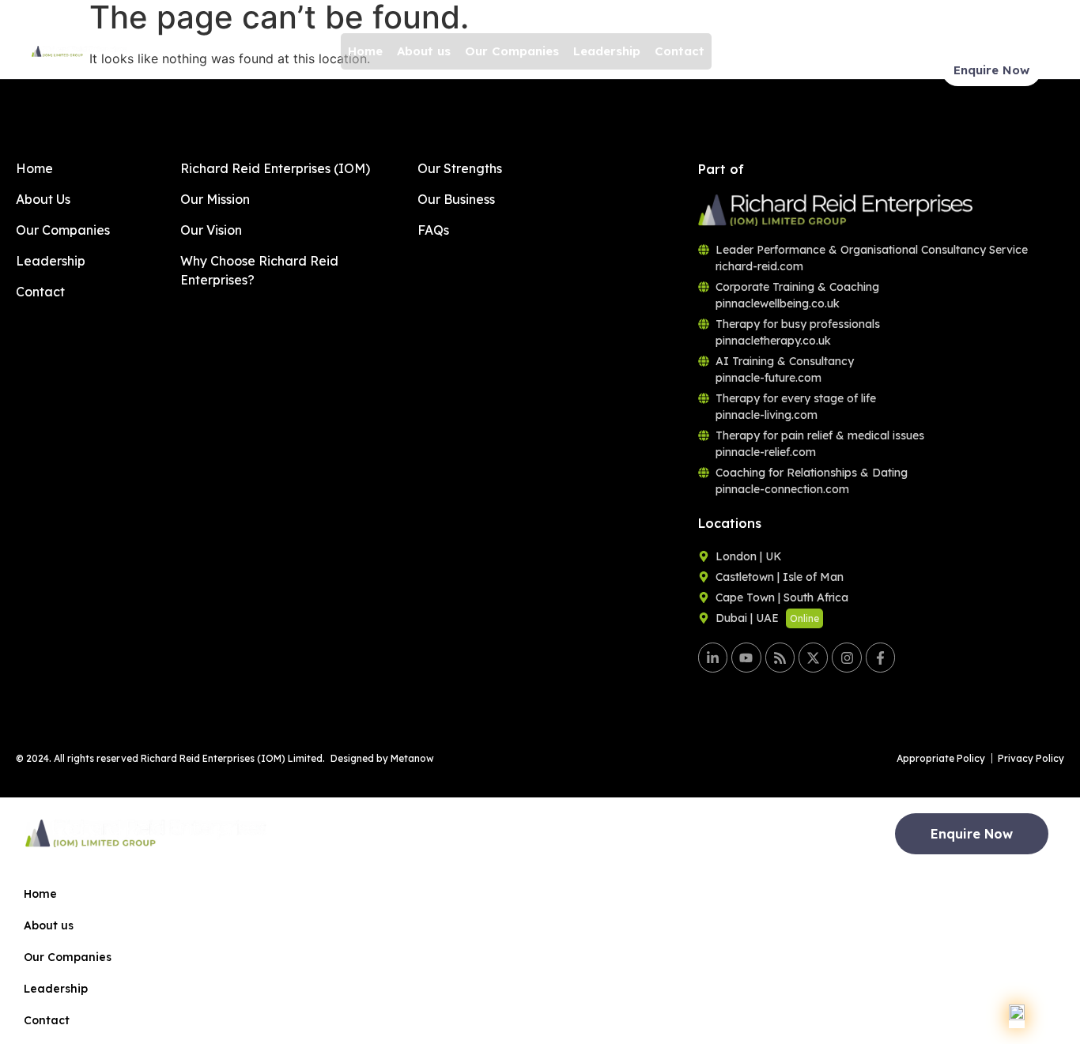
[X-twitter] (813, 657)
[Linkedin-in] (712, 657)
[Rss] (780, 657)
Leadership (606, 50)
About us (424, 50)
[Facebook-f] (880, 657)
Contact (679, 50)
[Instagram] (846, 657)
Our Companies (512, 50)
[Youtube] (746, 657)
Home (365, 50)
